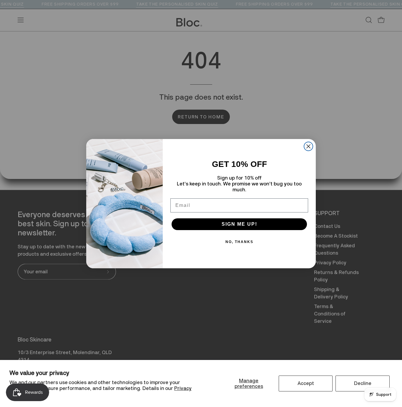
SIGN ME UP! (239, 224)
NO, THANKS (239, 242)
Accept (306, 383)
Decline (362, 383)
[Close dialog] (308, 146)
